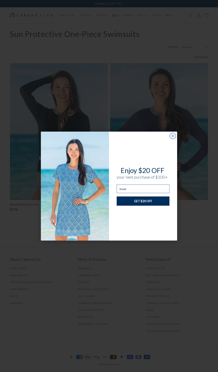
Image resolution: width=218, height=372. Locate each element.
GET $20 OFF (143, 201)
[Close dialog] (173, 136)
